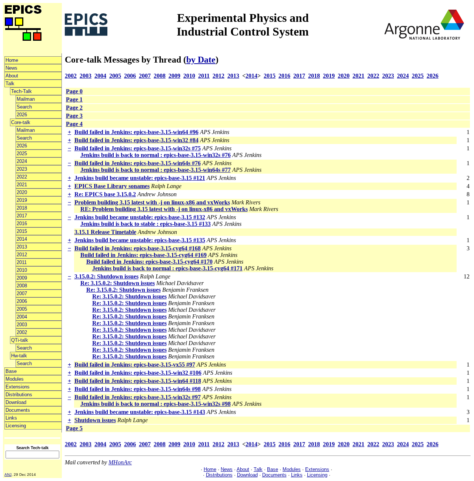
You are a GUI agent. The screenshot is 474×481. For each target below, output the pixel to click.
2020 (22, 192)
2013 (22, 247)
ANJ (7, 474)
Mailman (26, 99)
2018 (22, 208)
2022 (22, 177)
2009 (22, 278)
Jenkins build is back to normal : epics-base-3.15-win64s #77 (155, 170)
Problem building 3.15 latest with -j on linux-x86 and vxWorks (152, 202)
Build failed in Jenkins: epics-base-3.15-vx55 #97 (134, 364)
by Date (201, 59)
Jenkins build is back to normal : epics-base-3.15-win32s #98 (155, 404)
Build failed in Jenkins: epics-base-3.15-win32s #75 (137, 148)
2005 (22, 309)
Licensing (16, 425)
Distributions (19, 394)
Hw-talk (19, 355)
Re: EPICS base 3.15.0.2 (105, 194)
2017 (22, 215)
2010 (22, 270)
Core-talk (20, 122)
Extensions (18, 387)
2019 (22, 200)
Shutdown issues (95, 420)
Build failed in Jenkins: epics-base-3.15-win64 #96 (136, 132)
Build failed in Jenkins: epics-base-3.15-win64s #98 (137, 389)
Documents (18, 410)
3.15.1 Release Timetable (105, 232)
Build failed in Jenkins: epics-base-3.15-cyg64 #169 (143, 255)
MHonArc (120, 462)
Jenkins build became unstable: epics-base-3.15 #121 (139, 178)
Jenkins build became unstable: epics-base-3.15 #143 (139, 412)
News (11, 68)
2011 (22, 262)
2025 (22, 153)
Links (11, 418)
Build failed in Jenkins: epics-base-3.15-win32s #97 (137, 397)
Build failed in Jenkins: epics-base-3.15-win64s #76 (137, 163)
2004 (22, 317)
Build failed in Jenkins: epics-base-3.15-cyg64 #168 (137, 248)
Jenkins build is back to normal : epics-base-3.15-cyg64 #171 (167, 268)
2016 (22, 223)
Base (11, 371)
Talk (10, 83)
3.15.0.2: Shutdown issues (106, 276)
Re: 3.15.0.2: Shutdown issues (117, 283)
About (12, 76)
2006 (22, 301)
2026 (22, 114)
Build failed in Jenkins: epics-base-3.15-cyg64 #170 (149, 261)
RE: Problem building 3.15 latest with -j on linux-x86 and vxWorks (164, 209)
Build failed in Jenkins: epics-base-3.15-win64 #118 (137, 381)
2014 (22, 239)
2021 (22, 184)
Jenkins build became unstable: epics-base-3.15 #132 (139, 217)
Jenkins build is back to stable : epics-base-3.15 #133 (145, 224)
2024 (22, 161)
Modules (15, 379)
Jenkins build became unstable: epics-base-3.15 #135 (139, 240)
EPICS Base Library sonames (112, 186)
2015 (22, 231)
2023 (22, 169)
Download (16, 402)
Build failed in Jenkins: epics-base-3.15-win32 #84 (136, 140)
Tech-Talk (21, 91)
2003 (22, 324)
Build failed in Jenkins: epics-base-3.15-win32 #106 (137, 373)
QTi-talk (19, 340)
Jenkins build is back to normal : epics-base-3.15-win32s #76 (155, 155)
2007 (22, 293)
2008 (22, 285)
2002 (22, 332)
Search (24, 107)
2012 (22, 254)
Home (12, 60)
